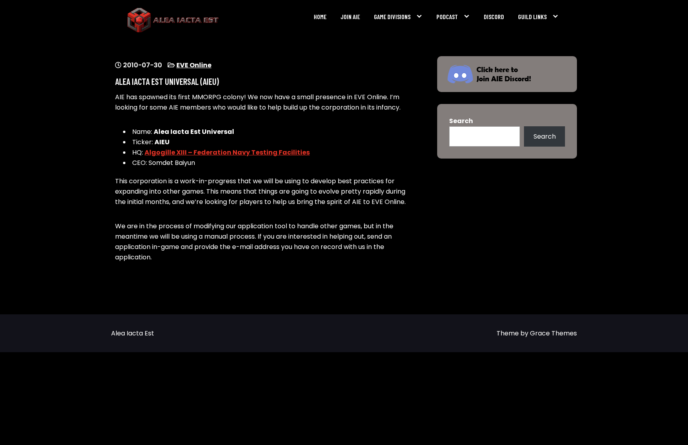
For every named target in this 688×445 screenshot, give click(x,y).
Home (320, 16)
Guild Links (532, 16)
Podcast (447, 16)
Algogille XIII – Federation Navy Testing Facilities (227, 152)
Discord (494, 16)
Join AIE (350, 16)
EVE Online (193, 65)
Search (461, 120)
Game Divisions (392, 16)
